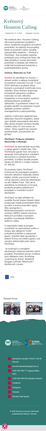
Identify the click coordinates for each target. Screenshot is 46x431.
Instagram (16, 387)
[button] (5, 308)
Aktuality (36, 33)
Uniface (8, 77)
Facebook (16, 383)
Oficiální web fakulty (20, 396)
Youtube (15, 392)
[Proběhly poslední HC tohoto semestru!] (34, 308)
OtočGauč (9, 146)
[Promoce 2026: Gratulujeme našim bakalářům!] (12, 308)
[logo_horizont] (14, 341)
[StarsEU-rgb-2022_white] (33, 340)
